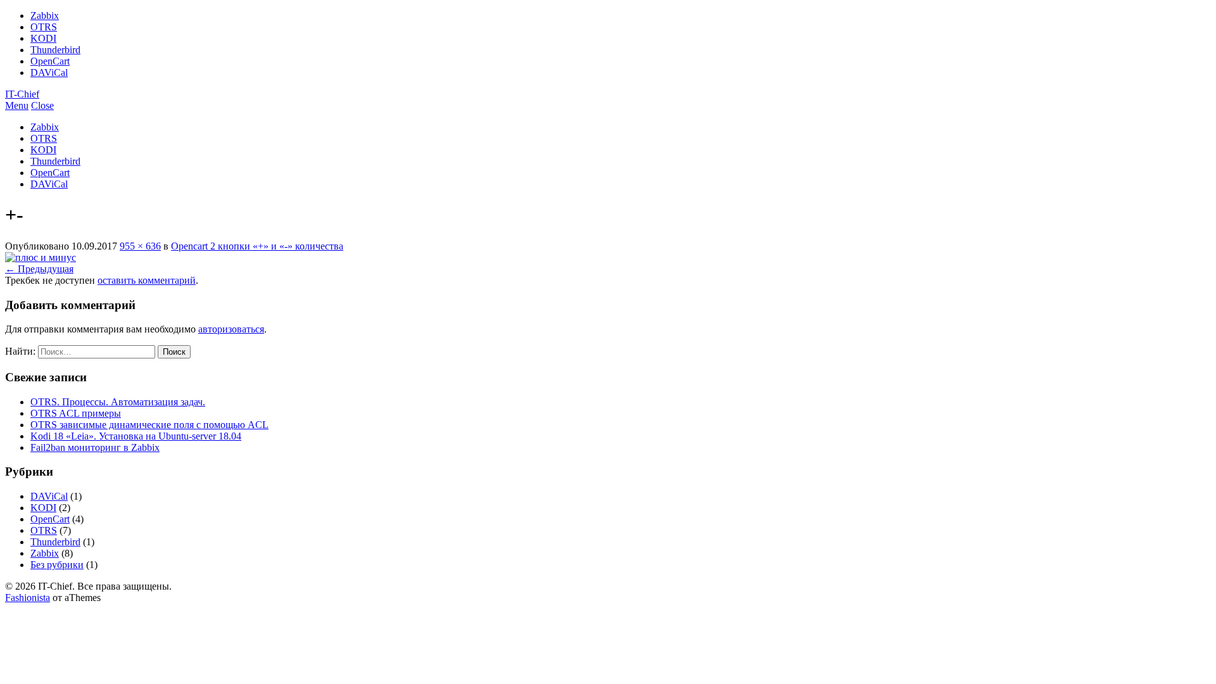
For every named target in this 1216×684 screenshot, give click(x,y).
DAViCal (49, 72)
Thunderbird (55, 49)
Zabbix (44, 15)
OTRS (43, 27)
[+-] (40, 257)
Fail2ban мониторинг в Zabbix (95, 447)
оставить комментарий (147, 280)
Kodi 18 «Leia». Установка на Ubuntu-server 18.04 (135, 436)
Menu (16, 105)
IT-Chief (22, 94)
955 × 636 (140, 246)
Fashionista (27, 597)
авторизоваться (231, 329)
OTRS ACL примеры (75, 413)
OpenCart (50, 61)
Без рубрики (57, 564)
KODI (43, 38)
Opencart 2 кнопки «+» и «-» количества (257, 246)
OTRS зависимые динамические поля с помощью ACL (149, 424)
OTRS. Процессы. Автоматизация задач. (117, 401)
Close (42, 105)
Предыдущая (39, 268)
